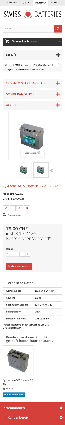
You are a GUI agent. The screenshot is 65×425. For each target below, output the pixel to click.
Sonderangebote (21, 94)
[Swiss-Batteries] (32, 13)
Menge (9, 249)
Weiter (52, 170)
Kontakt (58, 2)
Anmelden (12, 3)
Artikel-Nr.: (8, 194)
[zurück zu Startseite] (6, 65)
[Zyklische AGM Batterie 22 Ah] (18, 360)
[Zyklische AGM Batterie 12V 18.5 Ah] (24, 170)
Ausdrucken (14, 215)
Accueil (12, 105)
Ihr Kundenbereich (17, 417)
